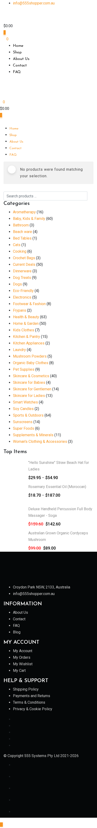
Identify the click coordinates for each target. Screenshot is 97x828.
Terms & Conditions (29, 702)
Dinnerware (22, 271)
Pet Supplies (23, 369)
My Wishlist (22, 664)
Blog (16, 632)
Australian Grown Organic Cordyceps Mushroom (58, 536)
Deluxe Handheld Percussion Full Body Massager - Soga (60, 512)
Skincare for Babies (29, 382)
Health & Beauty (26, 317)
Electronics (22, 297)
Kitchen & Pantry (26, 336)
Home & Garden (26, 323)
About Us (21, 59)
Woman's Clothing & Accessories (40, 441)
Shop (17, 52)
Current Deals (24, 264)
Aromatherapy (24, 212)
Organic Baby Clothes (30, 363)
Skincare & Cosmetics (31, 376)
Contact (20, 65)
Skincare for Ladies (29, 395)
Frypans (19, 310)
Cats (16, 245)
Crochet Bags (24, 258)
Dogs (17, 284)
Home (18, 46)
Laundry (19, 349)
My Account (22, 651)
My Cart (19, 670)
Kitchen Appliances (28, 343)
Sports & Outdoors (28, 415)
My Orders (21, 657)
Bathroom (21, 225)
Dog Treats (22, 277)
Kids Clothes (23, 330)
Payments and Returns (31, 696)
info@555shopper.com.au (34, 3)
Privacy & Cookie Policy (32, 709)
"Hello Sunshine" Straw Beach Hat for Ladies (58, 465)
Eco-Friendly (23, 290)
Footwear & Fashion (29, 304)
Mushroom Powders (30, 356)
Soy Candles (23, 409)
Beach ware (22, 231)
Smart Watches (25, 402)
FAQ (17, 72)
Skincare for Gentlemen (32, 389)
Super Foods (23, 428)
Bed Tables (22, 238)
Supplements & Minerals (33, 435)
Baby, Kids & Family (29, 218)
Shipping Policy (26, 689)
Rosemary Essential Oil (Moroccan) (57, 486)
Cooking (19, 251)
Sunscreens (22, 422)
